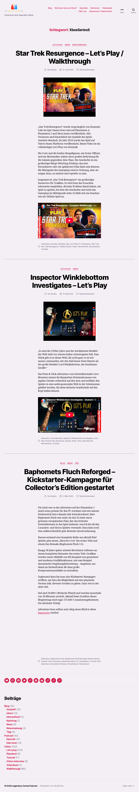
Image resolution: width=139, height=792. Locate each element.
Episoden (84, 8)
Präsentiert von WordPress (51, 786)
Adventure (45, 244)
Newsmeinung (14, 728)
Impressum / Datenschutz (100, 11)
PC (80, 244)
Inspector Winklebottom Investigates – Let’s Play (69, 281)
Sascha (53, 70)
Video (67, 45)
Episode (11, 739)
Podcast (8, 735)
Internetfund (13, 717)
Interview (12, 743)
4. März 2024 (68, 496)
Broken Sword (93, 659)
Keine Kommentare (87, 70)
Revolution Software (58, 664)
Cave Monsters (56, 438)
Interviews (95, 8)
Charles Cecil (46, 661)
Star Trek (95, 244)
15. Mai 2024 (68, 294)
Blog (50, 8)
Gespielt (11, 709)
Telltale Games (65, 246)
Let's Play (74, 244)
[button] (47, 680)
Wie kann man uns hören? (66, 8)
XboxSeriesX (94, 246)
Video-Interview (15, 761)
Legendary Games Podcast (24, 786)
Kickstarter (57, 661)
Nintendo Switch (68, 661)
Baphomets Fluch (57, 659)
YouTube (44, 249)
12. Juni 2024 (68, 70)
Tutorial (11, 757)
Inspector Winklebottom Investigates (78, 438)
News (70, 463)
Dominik (53, 244)
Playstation (86, 244)
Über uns (83, 11)
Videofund (12, 765)
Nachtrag (12, 720)
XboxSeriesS (83, 246)
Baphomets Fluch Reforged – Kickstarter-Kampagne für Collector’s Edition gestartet (69, 479)
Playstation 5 (84, 661)
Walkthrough (79, 45)
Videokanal (107, 8)
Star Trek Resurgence (49, 246)
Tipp (77, 463)
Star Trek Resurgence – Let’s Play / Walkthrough (69, 57)
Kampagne (44, 612)
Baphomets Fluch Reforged (76, 659)
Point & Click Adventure (54, 441)
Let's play (58, 45)
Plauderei (12, 753)
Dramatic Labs (63, 244)
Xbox (79, 441)
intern (10, 713)
